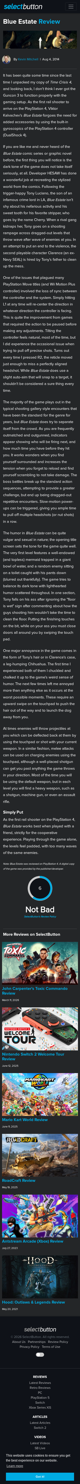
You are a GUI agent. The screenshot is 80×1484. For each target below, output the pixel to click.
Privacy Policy (29, 1346)
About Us (18, 1342)
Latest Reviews (40, 1383)
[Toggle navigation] (71, 6)
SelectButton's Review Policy (40, 917)
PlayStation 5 (40, 1397)
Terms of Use (51, 1346)
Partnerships (37, 1342)
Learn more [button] (15, 1466)
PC (40, 1392)
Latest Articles (40, 1422)
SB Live (40, 1448)
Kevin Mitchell (28, 59)
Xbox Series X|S (40, 1407)
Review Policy (58, 1342)
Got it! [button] (40, 1476)
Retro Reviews (40, 1387)
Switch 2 (40, 1427)
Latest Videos (40, 1443)
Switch (40, 1402)
